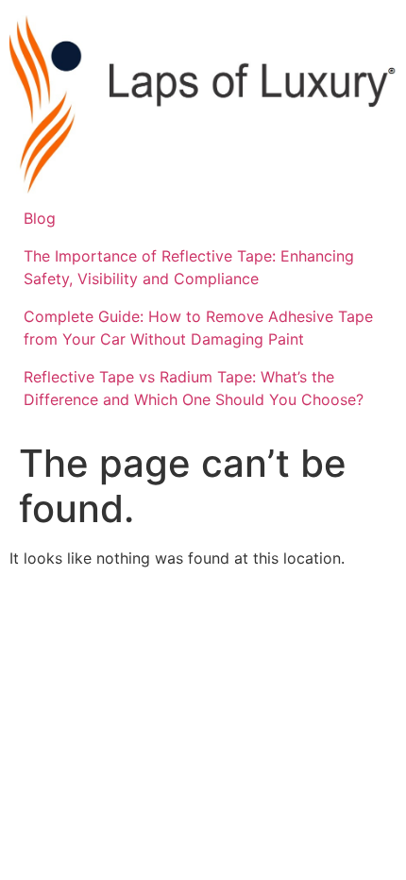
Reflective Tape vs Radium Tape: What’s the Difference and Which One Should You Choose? (194, 388)
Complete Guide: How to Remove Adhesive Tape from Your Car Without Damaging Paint (198, 327)
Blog (40, 218)
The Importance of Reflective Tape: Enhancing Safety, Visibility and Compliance (189, 267)
